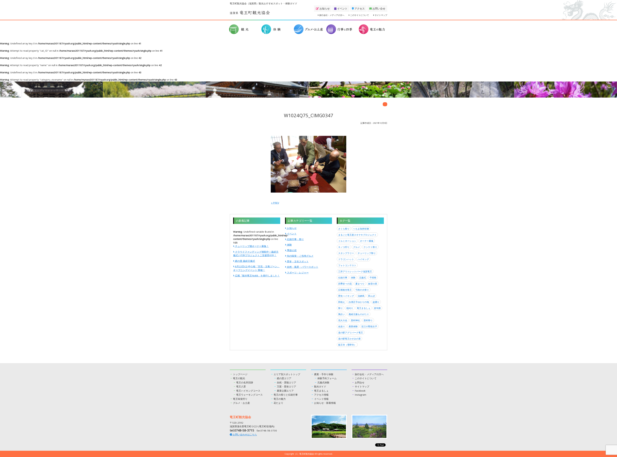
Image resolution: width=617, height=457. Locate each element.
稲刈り (349, 308)
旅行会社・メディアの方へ (331, 15)
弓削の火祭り (362, 289)
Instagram (360, 394)
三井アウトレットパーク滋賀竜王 (355, 271)
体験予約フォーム (327, 378)
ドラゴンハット (346, 259)
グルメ (356, 247)
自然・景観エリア (286, 382)
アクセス (359, 8)
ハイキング (363, 259)
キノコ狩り (343, 247)
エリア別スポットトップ (287, 374)
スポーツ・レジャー (297, 272)
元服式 (362, 277)
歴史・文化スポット (297, 261)
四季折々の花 (345, 283)
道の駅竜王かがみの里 (349, 338)
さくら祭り (343, 228)
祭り (340, 308)
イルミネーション (347, 240)
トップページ (240, 374)
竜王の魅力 (280, 398)
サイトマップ (380, 15)
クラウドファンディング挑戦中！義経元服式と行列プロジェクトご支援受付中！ (255, 253)
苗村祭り (368, 320)
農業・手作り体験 (323, 374)
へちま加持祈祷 (361, 228)
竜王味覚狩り (240, 398)
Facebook (360, 390)
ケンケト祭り (370, 247)
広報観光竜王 (345, 289)
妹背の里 (372, 283)
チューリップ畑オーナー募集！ (251, 246)
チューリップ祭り (367, 253)
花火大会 (342, 320)
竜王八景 (241, 386)
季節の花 (291, 250)
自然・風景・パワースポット (302, 266)
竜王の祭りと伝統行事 (286, 394)
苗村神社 (355, 320)
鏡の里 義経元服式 (244, 260)
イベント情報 (321, 398)
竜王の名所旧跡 (244, 382)
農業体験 (353, 326)
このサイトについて (359, 15)
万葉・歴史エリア (286, 386)
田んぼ (371, 295)
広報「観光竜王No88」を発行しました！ (257, 275)
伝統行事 (342, 277)
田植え (341, 301)
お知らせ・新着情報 (325, 402)
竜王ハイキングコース (248, 390)
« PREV (275, 202)
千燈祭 (373, 277)
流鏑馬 (361, 295)
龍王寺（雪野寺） (347, 344)
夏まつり (359, 283)
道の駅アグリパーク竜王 (350, 332)
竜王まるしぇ (363, 308)
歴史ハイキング (346, 295)
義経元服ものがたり (359, 314)
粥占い (341, 314)
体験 (289, 244)
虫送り (341, 326)
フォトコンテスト (347, 265)
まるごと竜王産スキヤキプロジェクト (357, 234)
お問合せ (359, 382)
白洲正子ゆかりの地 (359, 301)
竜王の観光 (239, 378)
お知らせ (324, 8)
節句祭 (377, 308)
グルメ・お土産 (241, 402)
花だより (278, 402)
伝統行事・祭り (295, 239)
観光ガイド (320, 386)
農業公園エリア (285, 390)
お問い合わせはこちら (244, 434)
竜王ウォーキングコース (249, 394)
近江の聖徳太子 (369, 326)
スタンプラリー (346, 253)
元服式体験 (323, 382)
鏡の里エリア (284, 378)
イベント (341, 8)
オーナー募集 (366, 240)
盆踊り (376, 301)
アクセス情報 (321, 394)
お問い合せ (378, 8)
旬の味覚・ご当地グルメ (299, 255)
